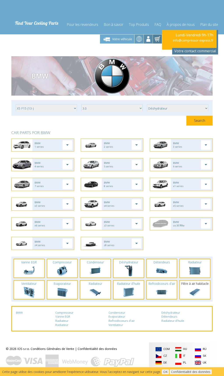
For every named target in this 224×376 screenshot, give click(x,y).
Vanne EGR (62, 316)
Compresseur (64, 313)
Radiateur (61, 321)
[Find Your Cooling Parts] (35, 10)
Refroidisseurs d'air (121, 321)
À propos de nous (181, 24)
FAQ (157, 24)
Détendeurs (169, 316)
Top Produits (139, 24)
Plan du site (209, 24)
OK (165, 372)
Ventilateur (115, 325)
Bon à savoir (113, 24)
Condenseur (116, 313)
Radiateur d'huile (172, 321)
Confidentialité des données (97, 349)
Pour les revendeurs (82, 24)
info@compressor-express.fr (193, 40)
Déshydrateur (170, 313)
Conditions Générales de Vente (52, 349)
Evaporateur (116, 316)
